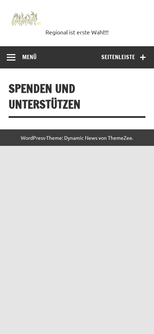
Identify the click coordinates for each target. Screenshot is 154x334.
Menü (29, 57)
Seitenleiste (118, 57)
